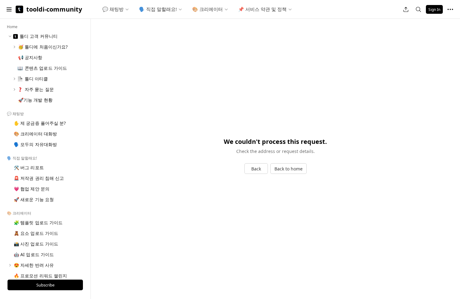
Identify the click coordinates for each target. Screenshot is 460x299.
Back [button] (256, 169)
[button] (9, 9)
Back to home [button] (288, 169)
